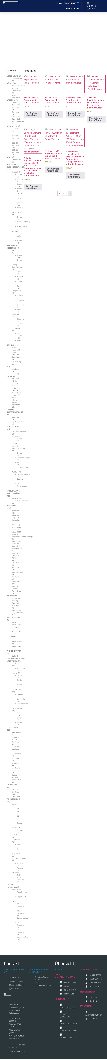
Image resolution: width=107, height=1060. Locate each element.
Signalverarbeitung (19, 858)
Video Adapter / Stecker (15, 400)
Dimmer (20, 453)
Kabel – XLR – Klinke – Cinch (16, 388)
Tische (14, 589)
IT (7, 366)
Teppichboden (17, 78)
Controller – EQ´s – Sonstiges (16, 739)
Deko (9, 157)
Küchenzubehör (17, 212)
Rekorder (20, 868)
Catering (11, 100)
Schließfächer (17, 548)
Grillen (19, 174)
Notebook (15, 369)
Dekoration (16, 663)
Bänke (19, 675)
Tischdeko (21, 668)
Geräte (14, 172)
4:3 (18, 849)
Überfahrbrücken (18, 422)
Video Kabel (16, 405)
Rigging (10, 596)
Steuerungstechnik (19, 448)
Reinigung (15, 112)
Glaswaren (21, 305)
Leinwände (16, 840)
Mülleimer (15, 107)
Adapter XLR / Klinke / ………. (16, 381)
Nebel (14, 622)
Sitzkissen (15, 563)
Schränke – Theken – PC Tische (16, 555)
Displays (15, 804)
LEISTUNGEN (62, 999)
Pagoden (15, 890)
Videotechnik (13, 799)
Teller (19, 286)
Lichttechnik (13, 427)
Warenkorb (71, 3)
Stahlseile (15, 605)
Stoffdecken (21, 699)
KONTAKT (85, 1006)
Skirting (20, 694)
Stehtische (16, 582)
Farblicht (15, 436)
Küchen (14, 525)
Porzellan (15, 314)
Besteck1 (15, 250)
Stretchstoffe (16, 160)
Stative (14, 775)
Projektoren (16, 854)
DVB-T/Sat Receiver (20, 877)
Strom (10, 637)
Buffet (14, 656)
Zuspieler (15, 873)
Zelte (14, 901)
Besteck (20, 276)
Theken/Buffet (14, 651)
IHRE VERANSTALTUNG (65, 975)
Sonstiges (15, 577)
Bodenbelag (12, 76)
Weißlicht (15, 472)
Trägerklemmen (17, 613)
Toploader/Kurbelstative (20, 501)
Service (20, 723)
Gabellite (15, 498)
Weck (19, 310)
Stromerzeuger (17, 646)
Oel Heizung (16, 362)
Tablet (14, 374)
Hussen (14, 673)
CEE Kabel (11, 126)
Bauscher (20, 319)
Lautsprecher (16, 754)
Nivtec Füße (16, 91)
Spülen (19, 236)
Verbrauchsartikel (18, 121)
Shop (59, 3)
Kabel (9, 376)
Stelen (14, 586)
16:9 (18, 844)
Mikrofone (15, 758)
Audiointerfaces (17, 732)
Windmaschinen (17, 632)
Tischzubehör (17, 708)
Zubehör (20, 241)
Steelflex (15, 610)
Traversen (12, 784)
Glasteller (20, 300)
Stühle (19, 680)
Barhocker (15, 511)
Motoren (15, 598)
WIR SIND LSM (88, 969)
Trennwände (16, 591)
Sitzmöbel (15, 567)
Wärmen (20, 208)
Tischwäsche (17, 689)
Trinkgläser (16, 328)
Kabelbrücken (17, 417)
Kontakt (70, 8)
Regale (14, 546)
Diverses (20, 217)
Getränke (20, 718)
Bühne (10, 83)
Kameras (15, 828)
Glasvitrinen (16, 520)
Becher (19, 272)
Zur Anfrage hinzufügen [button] (32, 114)
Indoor (19, 439)
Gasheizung (16, 357)
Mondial (20, 340)
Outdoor (20, 479)
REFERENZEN (88, 991)
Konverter (20, 863)
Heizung (10, 345)
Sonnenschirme (17, 572)
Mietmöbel (12, 506)
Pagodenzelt (21, 897)
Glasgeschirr (16, 291)
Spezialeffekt (13, 617)
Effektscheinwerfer (19, 432)
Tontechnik (12, 727)
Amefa (19, 255)
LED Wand (15, 835)
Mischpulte (16, 763)
